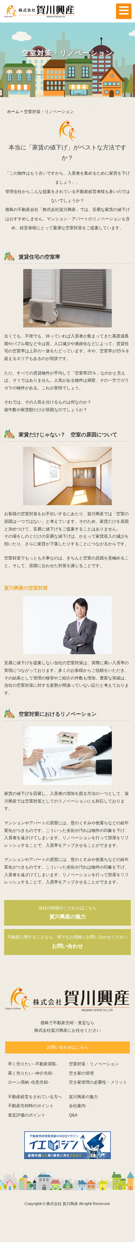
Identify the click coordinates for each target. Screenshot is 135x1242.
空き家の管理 (81, 1073)
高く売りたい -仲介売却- (30, 1073)
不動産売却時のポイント (31, 1105)
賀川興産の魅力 (67, 913)
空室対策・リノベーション (94, 1064)
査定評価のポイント (26, 1115)
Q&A (73, 1115)
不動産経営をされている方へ (35, 1096)
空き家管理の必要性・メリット (98, 1082)
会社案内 (77, 1105)
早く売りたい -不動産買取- (32, 1064)
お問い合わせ (67, 942)
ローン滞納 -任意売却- (28, 1082)
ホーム (13, 111)
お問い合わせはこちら (67, 1047)
